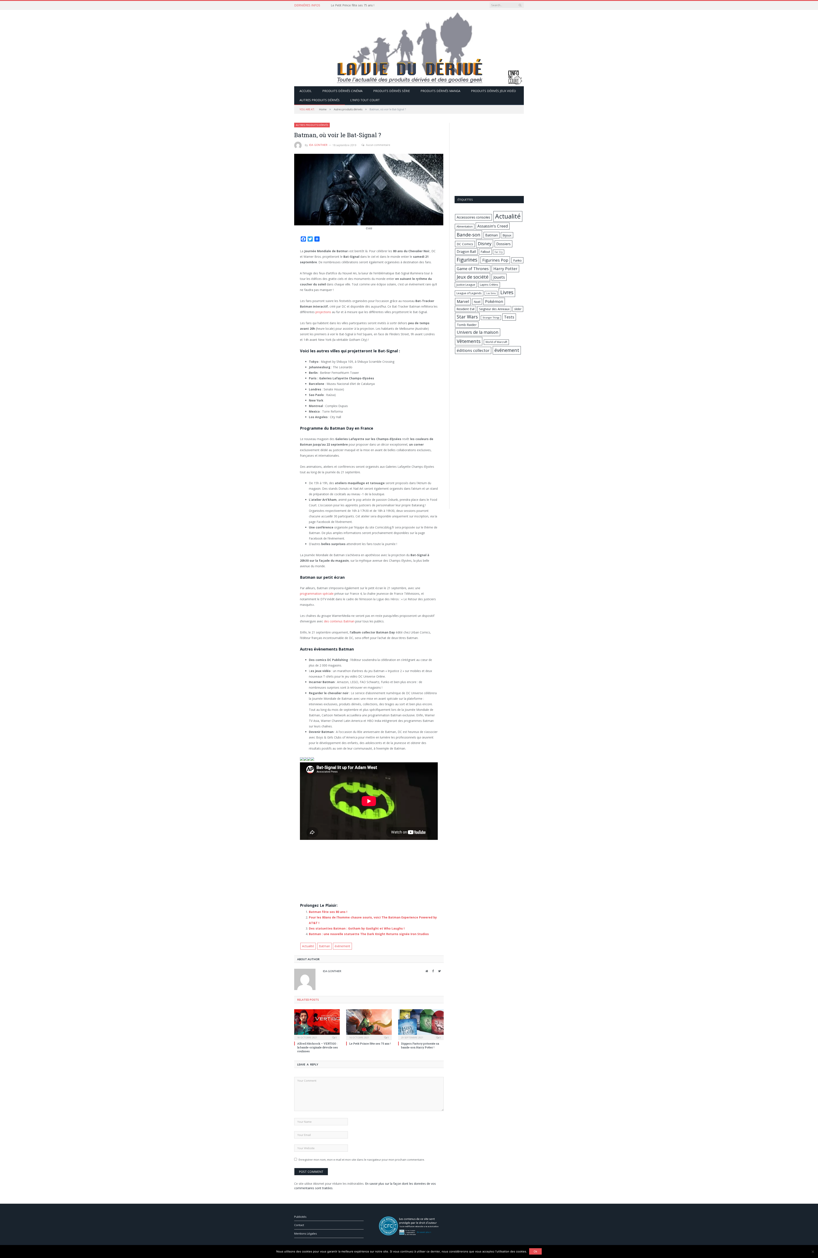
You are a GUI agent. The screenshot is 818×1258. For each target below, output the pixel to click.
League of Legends (469, 293)
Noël (477, 301)
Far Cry (499, 251)
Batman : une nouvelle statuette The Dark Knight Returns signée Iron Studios (369, 934)
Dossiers (503, 243)
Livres (506, 292)
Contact (299, 1225)
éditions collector (473, 350)
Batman (324, 946)
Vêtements (469, 341)
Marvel (463, 301)
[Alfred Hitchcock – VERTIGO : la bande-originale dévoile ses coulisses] (317, 1024)
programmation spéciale (317, 594)
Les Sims (491, 293)
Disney (484, 243)
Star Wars (467, 317)
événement (342, 946)
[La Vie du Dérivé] (409, 47)
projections (323, 312)
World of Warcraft (496, 342)
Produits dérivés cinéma (342, 91)
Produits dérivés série (391, 91)
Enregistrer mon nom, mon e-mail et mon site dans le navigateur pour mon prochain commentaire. (362, 1160)
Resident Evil (465, 309)
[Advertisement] (369, 870)
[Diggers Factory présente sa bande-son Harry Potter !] (421, 1024)
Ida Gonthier (318, 145)
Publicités (300, 1217)
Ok (535, 1251)
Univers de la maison (477, 332)
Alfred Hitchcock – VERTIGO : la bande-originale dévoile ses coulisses (317, 1047)
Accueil (306, 91)
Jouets (499, 277)
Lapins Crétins (489, 284)
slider (517, 309)
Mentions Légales (305, 1233)
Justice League (466, 284)
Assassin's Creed (492, 226)
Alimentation (465, 226)
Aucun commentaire (378, 145)
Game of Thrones (473, 268)
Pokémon (494, 301)
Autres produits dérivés (320, 100)
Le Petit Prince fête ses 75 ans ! (370, 1043)
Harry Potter (505, 268)
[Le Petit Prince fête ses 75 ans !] (369, 1024)
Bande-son (468, 234)
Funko (517, 260)
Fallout (485, 251)
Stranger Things (490, 317)
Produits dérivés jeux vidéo (493, 91)
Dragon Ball (466, 251)
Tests (509, 317)
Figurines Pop (495, 260)
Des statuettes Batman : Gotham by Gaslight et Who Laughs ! (357, 928)
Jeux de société (472, 277)
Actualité (308, 946)
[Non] (813, 1251)
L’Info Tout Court (365, 100)
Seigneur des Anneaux (494, 309)
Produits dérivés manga (440, 91)
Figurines (467, 259)
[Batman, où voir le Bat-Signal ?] (369, 190)
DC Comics (465, 244)
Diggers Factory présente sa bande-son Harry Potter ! (368, 5)
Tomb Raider (467, 324)
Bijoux (507, 235)
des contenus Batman (339, 621)
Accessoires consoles (473, 217)
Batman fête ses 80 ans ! (328, 912)
